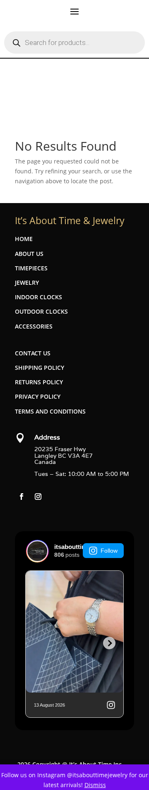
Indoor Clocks (38, 297)
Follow (109, 550)
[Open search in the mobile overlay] (74, 42)
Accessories (34, 326)
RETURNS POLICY (39, 382)
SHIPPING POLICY (39, 367)
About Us (29, 254)
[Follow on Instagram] (38, 496)
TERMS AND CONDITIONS (50, 411)
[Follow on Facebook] (21, 496)
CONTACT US (32, 353)
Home (24, 239)
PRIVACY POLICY (37, 396)
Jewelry (27, 282)
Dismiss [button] (95, 785)
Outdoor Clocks (41, 311)
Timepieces (31, 268)
